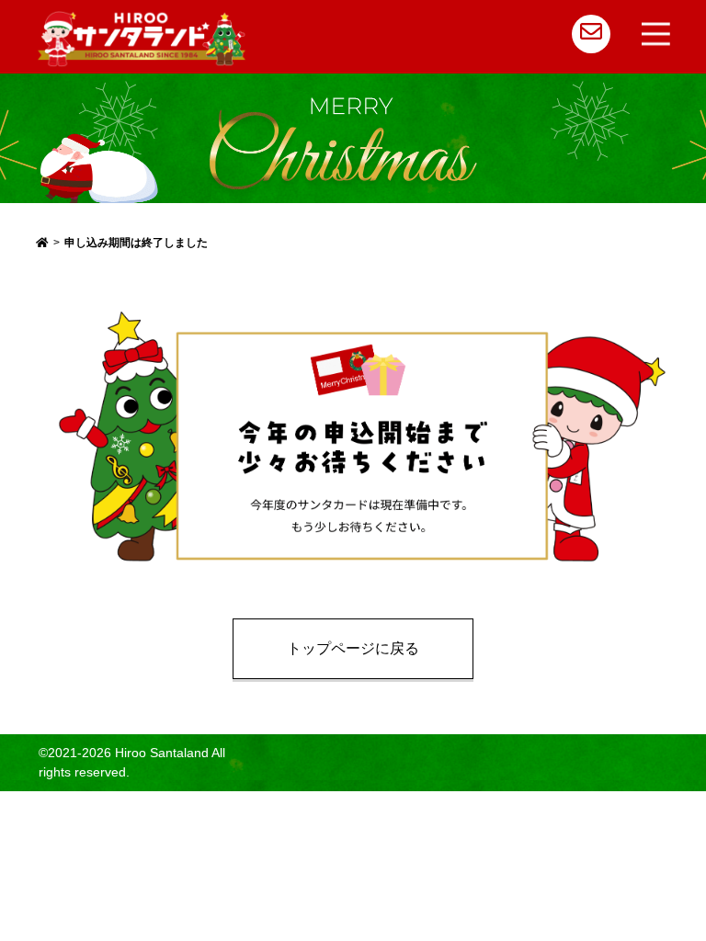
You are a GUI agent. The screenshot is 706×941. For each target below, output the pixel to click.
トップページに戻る (353, 648)
